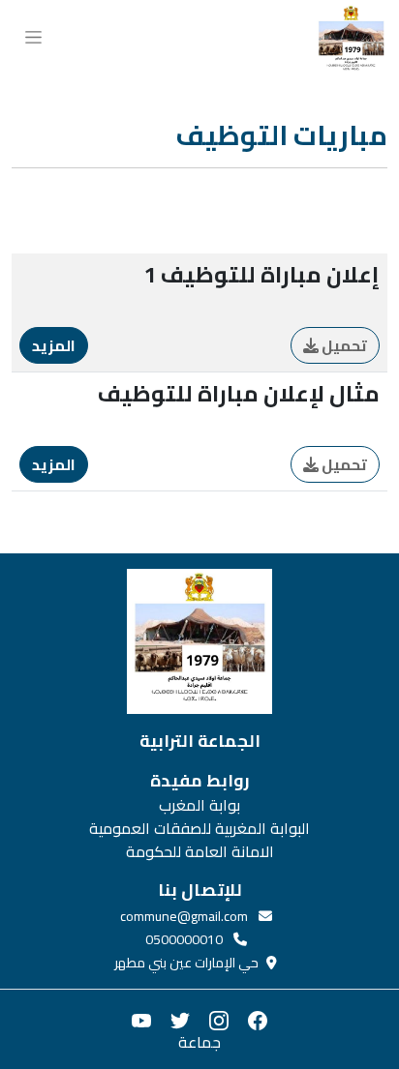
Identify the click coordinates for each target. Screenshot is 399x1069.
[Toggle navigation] (33, 35)
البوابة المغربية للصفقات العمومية (199, 828)
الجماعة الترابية (200, 741)
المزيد (54, 345)
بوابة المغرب (199, 805)
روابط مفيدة (200, 780)
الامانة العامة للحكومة (200, 851)
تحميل (343, 345)
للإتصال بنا (200, 890)
